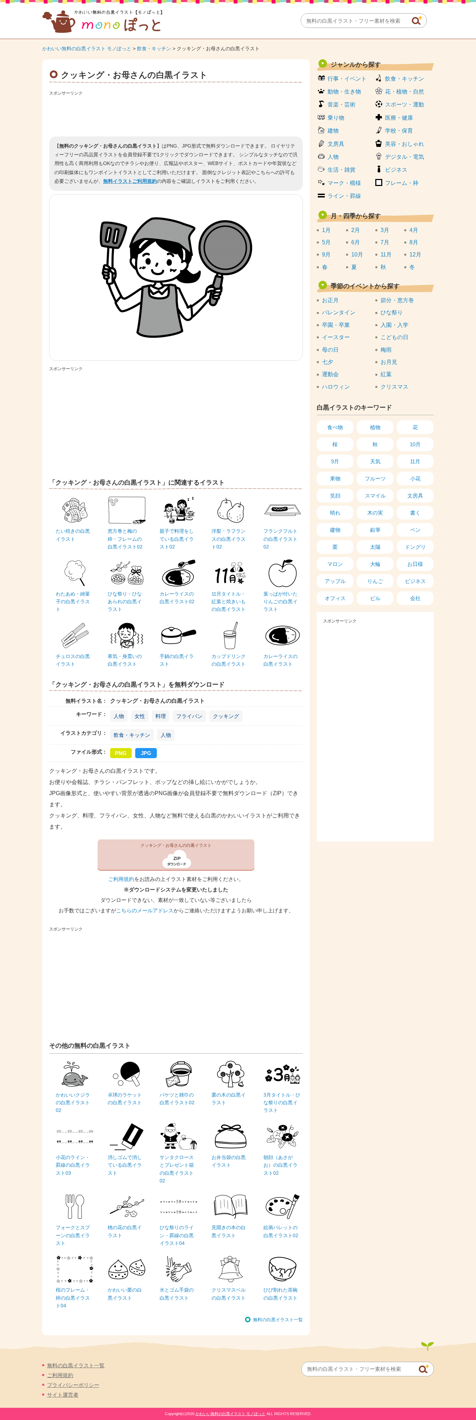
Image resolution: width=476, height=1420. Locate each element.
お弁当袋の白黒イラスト (229, 1161)
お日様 (415, 564)
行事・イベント (347, 79)
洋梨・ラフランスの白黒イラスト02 (229, 539)
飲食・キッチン (154, 48)
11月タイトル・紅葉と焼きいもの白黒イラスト (229, 601)
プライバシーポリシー (73, 1385)
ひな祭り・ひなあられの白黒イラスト (125, 601)
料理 (160, 716)
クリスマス (394, 387)
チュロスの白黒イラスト (73, 660)
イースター (336, 337)
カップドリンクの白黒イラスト (229, 660)
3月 (385, 230)
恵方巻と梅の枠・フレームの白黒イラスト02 (125, 539)
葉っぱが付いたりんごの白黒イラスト (280, 601)
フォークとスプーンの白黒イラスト (73, 1235)
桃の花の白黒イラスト (125, 1231)
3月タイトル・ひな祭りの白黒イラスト (281, 1102)
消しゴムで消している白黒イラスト (125, 1165)
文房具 (336, 144)
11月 (386, 254)
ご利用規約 (121, 879)
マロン (335, 564)
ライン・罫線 (344, 196)
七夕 (327, 362)
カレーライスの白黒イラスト (280, 660)
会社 (415, 598)
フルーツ (375, 478)
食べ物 (335, 427)
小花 (415, 478)
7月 (385, 242)
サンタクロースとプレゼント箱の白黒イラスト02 (177, 1168)
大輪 (375, 564)
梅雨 (386, 350)
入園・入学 (394, 325)
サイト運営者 (62, 1395)
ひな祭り (392, 312)
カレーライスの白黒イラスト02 (177, 597)
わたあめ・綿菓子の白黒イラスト (73, 601)
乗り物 (336, 118)
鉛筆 (375, 530)
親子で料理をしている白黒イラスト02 (177, 539)
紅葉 (386, 374)
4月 (413, 230)
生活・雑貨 (341, 170)
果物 (335, 478)
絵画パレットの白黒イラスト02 (280, 1231)
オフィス (335, 598)
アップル (335, 581)
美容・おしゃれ (404, 144)
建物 (333, 131)
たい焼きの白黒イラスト (73, 534)
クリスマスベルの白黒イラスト (229, 1293)
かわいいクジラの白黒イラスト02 (73, 1102)
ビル (375, 598)
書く (415, 513)
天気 (375, 461)
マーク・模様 (344, 183)
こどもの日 (394, 337)
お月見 (389, 362)
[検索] (417, 20)
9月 (326, 254)
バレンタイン (338, 312)
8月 (413, 242)
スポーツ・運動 (404, 104)
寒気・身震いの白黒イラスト (125, 660)
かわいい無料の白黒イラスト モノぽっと (86, 48)
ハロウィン (336, 387)
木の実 (375, 513)
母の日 (330, 350)
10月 (357, 254)
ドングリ (415, 547)
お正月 (330, 300)
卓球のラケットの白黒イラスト (125, 1098)
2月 (355, 230)
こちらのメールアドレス (145, 910)
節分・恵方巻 (397, 300)
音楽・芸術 (341, 104)
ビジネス (396, 170)
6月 (355, 242)
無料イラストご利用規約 (130, 181)
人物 (119, 716)
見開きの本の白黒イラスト (229, 1231)
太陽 (375, 547)
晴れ (335, 513)
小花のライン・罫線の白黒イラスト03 (73, 1165)
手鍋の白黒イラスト (177, 660)
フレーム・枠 (402, 183)
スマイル (375, 496)
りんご (375, 581)
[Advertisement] (176, 113)
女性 (140, 716)
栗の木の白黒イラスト (229, 1098)
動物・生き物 (344, 92)
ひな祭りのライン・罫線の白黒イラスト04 (177, 1235)
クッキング (226, 716)
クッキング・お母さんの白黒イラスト (176, 845)
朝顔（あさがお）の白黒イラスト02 (280, 1165)
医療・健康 (399, 118)
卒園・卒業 (336, 325)
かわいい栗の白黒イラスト (125, 1293)
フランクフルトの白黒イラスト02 (280, 539)
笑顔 (335, 496)
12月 (415, 254)
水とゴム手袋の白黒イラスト (177, 1293)
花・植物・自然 (404, 92)
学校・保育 (399, 131)
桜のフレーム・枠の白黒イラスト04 (73, 1297)
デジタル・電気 (404, 157)
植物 (375, 427)
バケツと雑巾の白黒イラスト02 (177, 1098)
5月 (326, 242)
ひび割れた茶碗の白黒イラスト (280, 1293)
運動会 (330, 374)
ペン (415, 530)
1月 (326, 230)
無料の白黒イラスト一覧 (278, 1319)
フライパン (189, 716)
